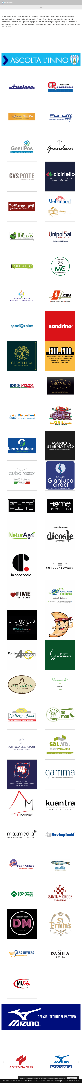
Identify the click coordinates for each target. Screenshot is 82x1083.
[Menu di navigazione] (41, 7)
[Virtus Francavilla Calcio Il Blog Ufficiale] (8, 2)
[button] (3, 1062)
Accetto (72, 1078)
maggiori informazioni (59, 1078)
